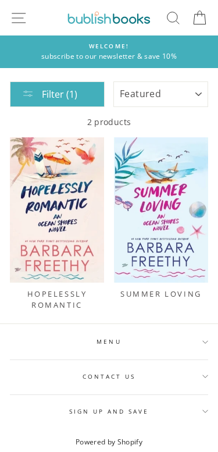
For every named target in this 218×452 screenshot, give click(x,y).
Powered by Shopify (109, 442)
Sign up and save (109, 411)
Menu (109, 341)
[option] (109, 51)
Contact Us (109, 376)
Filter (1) (58, 94)
